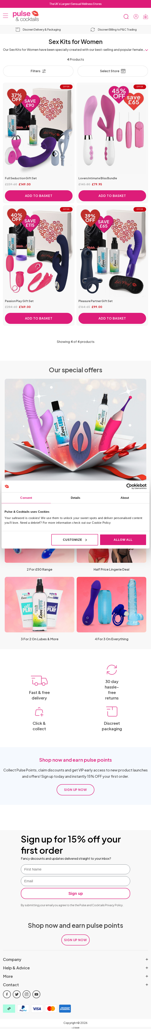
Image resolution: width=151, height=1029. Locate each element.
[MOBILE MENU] (5, 16)
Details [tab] (75, 497)
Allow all (123, 539)
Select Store (109, 71)
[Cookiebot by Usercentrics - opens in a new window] (129, 486)
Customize (72, 539)
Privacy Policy (114, 905)
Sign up (75, 893)
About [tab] (125, 497)
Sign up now (75, 790)
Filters (36, 71)
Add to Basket (38, 196)
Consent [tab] (26, 497)
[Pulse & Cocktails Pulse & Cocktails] (24, 16)
